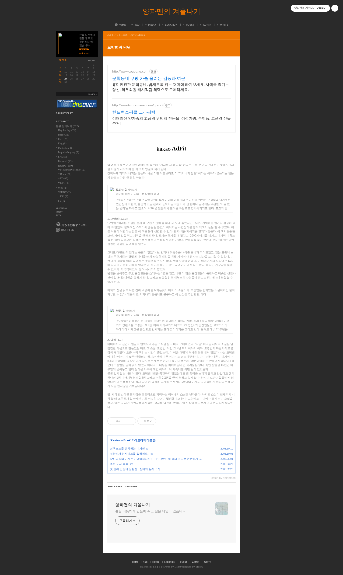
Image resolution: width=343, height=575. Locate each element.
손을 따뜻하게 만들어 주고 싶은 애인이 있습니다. (150, 511)
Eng (62, 143)
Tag (135, 24)
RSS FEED (65, 230)
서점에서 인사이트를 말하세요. (129, 453)
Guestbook (188, 24)
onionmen (145, 566)
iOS (64, 196)
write (207, 562)
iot (61, 201)
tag (145, 562)
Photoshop (66, 147)
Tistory (199, 566)
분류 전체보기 (67, 126)
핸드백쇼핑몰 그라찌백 (133, 112)
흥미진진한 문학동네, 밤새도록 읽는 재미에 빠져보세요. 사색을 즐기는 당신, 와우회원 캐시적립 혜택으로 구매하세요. (170, 87)
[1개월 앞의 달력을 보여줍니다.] (89, 60)
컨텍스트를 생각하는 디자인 (127, 448)
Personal (65, 161)
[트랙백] (115, 486)
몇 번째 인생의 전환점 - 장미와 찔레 (132, 469)
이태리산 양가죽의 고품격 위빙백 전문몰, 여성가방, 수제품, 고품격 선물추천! (171, 120)
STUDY (64, 192)
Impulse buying (68, 152)
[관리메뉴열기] (334, 8)
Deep (63, 134)
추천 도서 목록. (119, 464)
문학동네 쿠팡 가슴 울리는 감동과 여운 (148, 78)
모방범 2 (121, 189)
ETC (65, 182)
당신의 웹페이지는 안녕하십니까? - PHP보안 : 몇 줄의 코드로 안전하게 (154, 458)
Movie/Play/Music (72, 169)
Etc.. (63, 139)
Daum (178, 566)
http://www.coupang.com (130, 71)
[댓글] (131, 486)
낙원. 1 (120, 310)
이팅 (62, 187)
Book (126, 440)
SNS (62, 156)
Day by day (67, 130)
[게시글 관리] (131, 421)
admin (195, 562)
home (135, 562)
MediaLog (150, 24)
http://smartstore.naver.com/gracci (137, 105)
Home (120, 24)
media (156, 562)
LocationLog (169, 24)
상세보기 (132, 189)
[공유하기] (125, 421)
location (169, 562)
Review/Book (137, 34)
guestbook (183, 562)
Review (115, 440)
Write (222, 24)
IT (64, 178)
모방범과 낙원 (119, 47)
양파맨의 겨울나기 (171, 11)
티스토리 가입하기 (72, 224)
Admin (205, 24)
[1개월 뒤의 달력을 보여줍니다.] (94, 60)
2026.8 (62, 60)
